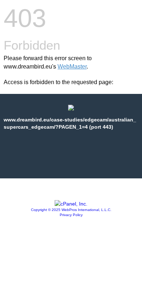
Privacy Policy (71, 215)
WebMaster (72, 66)
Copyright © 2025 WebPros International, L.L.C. (71, 210)
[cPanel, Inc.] (71, 204)
